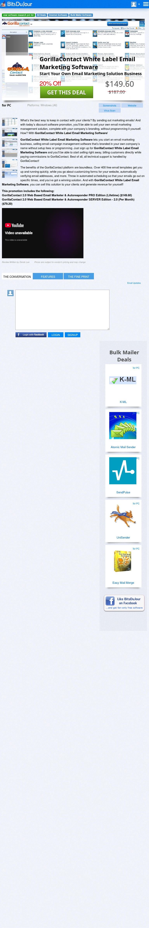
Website (132, 105)
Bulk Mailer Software (81, 15)
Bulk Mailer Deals (124, 356)
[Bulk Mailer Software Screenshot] (9, 132)
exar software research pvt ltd (18, 15)
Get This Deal (66, 92)
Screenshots (109, 105)
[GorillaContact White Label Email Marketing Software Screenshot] (9, 122)
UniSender (123, 537)
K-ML (123, 402)
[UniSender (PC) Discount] (122, 514)
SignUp (73, 335)
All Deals (41, 15)
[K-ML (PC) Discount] (122, 379)
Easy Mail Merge (123, 582)
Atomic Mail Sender (123, 447)
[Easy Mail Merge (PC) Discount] (122, 559)
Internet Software (58, 15)
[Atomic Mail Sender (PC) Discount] (122, 424)
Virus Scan (109, 110)
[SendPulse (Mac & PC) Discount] (122, 469)
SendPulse (123, 492)
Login (56, 335)
